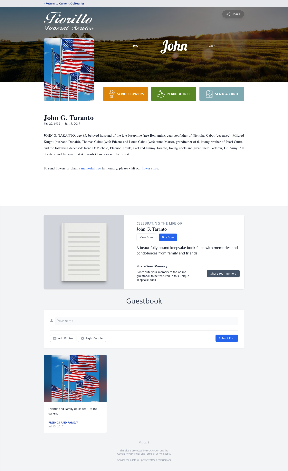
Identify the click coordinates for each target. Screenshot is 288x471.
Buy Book (168, 237)
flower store (150, 168)
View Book (146, 237)
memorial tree (91, 168)
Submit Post (227, 338)
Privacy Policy (133, 453)
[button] (75, 378)
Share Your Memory (223, 273)
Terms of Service (155, 453)
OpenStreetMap (148, 460)
